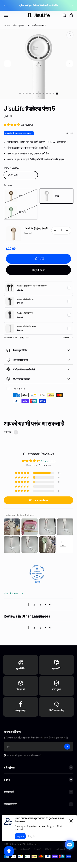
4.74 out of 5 (48, 461)
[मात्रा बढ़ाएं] (67, 230)
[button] (12, 124)
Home (7, 25)
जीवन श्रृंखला (18, 25)
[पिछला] (4, 5)
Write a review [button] (38, 500)
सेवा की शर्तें (37, 849)
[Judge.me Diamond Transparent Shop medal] (37, 572)
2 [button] (34, 604)
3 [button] (40, 604)
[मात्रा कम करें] (55, 230)
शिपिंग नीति (48, 849)
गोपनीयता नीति (25, 849)
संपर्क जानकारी (60, 849)
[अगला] (72, 5)
